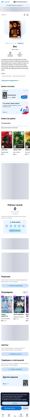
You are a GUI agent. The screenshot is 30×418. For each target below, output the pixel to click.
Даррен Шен (4, 152)
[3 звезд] (10, 43)
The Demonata (5, 123)
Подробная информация (9, 80)
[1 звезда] (7, 43)
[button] (15, 29)
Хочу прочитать (9, 408)
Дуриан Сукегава (18, 317)
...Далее (24, 399)
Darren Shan (15, 49)
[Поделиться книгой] (27, 14)
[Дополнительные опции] (20, 408)
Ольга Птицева (5, 318)
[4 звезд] (12, 43)
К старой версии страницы (14, 5)
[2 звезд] (9, 43)
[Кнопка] (10, 133)
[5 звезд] (13, 43)
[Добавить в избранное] (24, 14)
